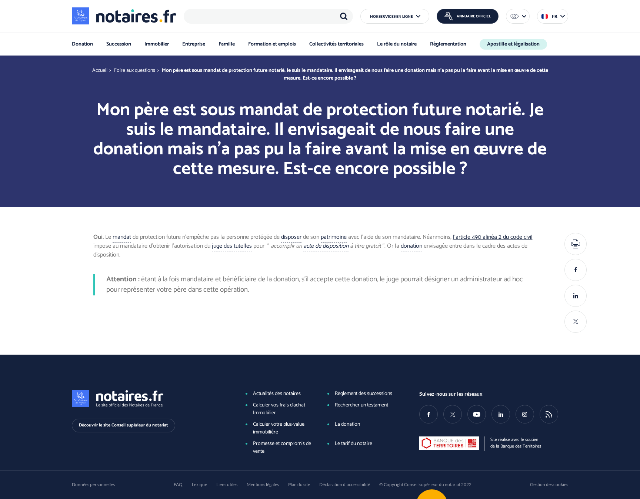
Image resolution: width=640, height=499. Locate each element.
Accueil (99, 70)
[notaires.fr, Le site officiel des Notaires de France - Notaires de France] (146, 398)
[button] (394, 16)
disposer (291, 237)
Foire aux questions (134, 70)
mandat (122, 237)
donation (411, 246)
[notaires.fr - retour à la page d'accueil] (124, 15)
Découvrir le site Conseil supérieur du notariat (123, 425)
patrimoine (334, 237)
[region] (268, 16)
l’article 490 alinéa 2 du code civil (493, 237)
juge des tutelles (232, 246)
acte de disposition (326, 246)
